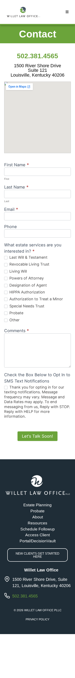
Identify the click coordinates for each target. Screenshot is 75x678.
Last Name (16, 187)
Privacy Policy (37, 619)
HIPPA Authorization (26, 292)
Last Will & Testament (28, 257)
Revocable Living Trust (28, 264)
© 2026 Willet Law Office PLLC (37, 610)
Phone (10, 227)
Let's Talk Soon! (37, 436)
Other (14, 320)
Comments (16, 331)
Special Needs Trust (26, 306)
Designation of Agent (27, 285)
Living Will (17, 271)
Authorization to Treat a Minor (35, 299)
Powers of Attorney (26, 278)
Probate (15, 313)
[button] (67, 12)
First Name (16, 165)
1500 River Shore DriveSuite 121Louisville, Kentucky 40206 (37, 70)
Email (11, 209)
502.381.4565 (37, 56)
